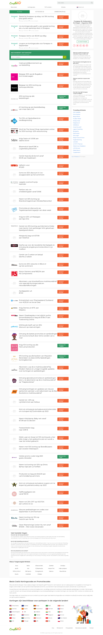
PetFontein (76, 133)
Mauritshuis (63, 571)
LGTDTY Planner (78, 144)
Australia (26, 605)
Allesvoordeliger (39, 565)
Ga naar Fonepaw (82, 41)
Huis (73, 156)
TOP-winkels (47, 7)
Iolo (28, 568)
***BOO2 (62, 97)
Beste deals (14, 7)
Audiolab (28, 574)
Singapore (50, 615)
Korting (61, 17)
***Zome (62, 356)
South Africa (27, 618)
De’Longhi (76, 135)
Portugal (26, 621)
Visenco (51, 571)
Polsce (62, 621)
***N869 (62, 345)
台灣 (37, 621)
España (26, 608)
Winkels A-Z (77, 156)
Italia (61, 611)
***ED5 (62, 108)
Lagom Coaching (77, 129)
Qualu (16, 574)
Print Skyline (76, 114)
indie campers (63, 568)
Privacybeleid (69, 628)
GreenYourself (77, 127)
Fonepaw (83, 156)
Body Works (76, 116)
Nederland (26, 615)
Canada (62, 605)
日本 (25, 611)
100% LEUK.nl (16, 571)
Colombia (14, 608)
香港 (49, 621)
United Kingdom (16, 611)
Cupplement (76, 152)
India (49, 611)
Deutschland (39, 608)
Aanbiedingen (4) (59, 11)
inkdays (40, 574)
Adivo (28, 565)
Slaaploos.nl (76, 123)
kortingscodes (31, 7)
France (62, 608)
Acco (16, 565)
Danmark (50, 608)
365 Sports (28, 571)
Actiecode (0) (39, 11)
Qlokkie (51, 565)
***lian (62, 457)
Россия (62, 615)
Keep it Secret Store (78, 137)
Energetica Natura (39, 571)
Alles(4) (19, 11)
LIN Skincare (76, 148)
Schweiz (50, 618)
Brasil (49, 605)
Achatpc (62, 565)
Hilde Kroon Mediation (79, 146)
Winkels (63, 7)
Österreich (38, 618)
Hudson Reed (77, 118)
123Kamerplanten (39, 568)
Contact (91, 628)
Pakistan (38, 615)
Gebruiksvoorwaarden (81, 628)
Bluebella (76, 131)
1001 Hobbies (76, 112)
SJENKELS (76, 125)
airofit (16, 568)
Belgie (37, 605)
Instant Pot (51, 568)
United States (15, 605)
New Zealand (63, 618)
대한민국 (38, 611)
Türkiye (13, 618)
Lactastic (75, 142)
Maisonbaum (76, 150)
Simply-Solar (76, 120)
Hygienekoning (77, 139)
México (13, 615)
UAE (13, 621)
